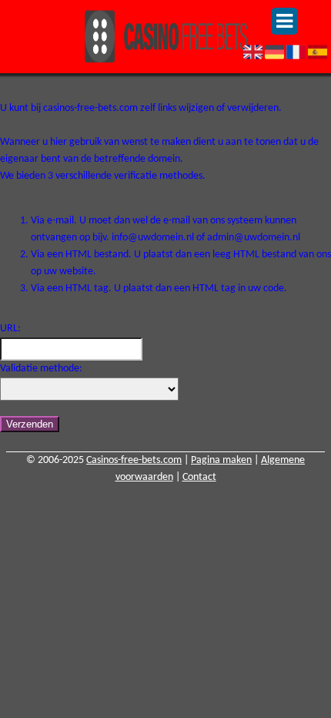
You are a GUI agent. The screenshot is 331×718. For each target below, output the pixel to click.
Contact (199, 477)
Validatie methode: (41, 368)
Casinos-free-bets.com (134, 460)
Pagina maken (221, 460)
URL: (10, 328)
